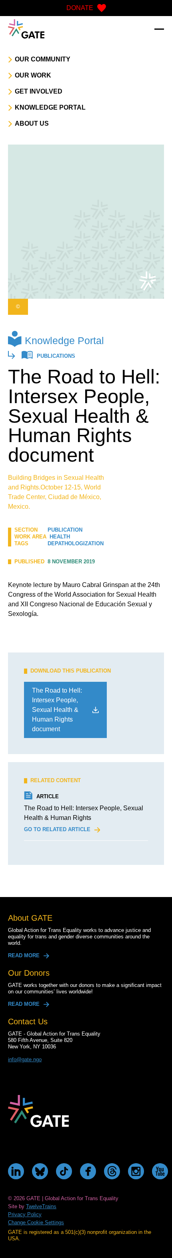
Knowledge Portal (64, 340)
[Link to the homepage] (26, 29)
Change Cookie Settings (36, 1222)
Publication (65, 530)
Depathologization (76, 543)
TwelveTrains (41, 1206)
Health (60, 537)
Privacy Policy (25, 1214)
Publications (56, 356)
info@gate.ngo (25, 1059)
